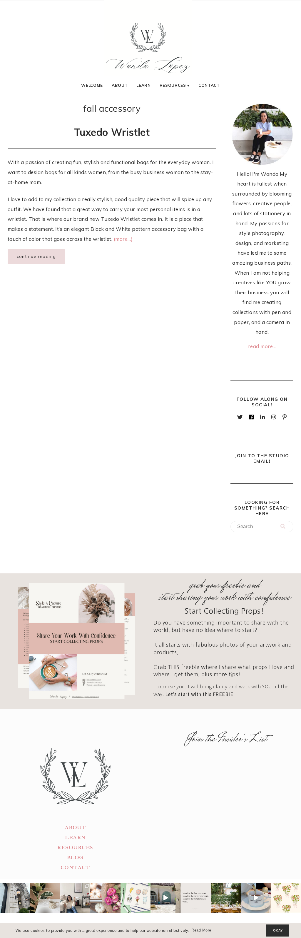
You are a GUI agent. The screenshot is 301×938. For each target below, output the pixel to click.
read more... (262, 346)
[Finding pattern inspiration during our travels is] (165, 898)
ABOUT (75, 827)
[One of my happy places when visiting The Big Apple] (15, 898)
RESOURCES (75, 847)
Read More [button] (201, 930)
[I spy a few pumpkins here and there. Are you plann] (105, 898)
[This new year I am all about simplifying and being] (75, 898)
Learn (143, 85)
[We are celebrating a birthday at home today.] (286, 898)
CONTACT (75, 867)
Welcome (92, 85)
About (120, 85)
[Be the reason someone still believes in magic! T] (45, 898)
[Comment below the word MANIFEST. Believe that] (195, 898)
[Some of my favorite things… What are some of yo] (135, 898)
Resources (173, 85)
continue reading (36, 256)
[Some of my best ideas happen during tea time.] (256, 898)
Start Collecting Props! (224, 611)
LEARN (75, 837)
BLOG (75, 857)
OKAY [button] (278, 930)
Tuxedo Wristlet (112, 132)
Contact (209, 85)
